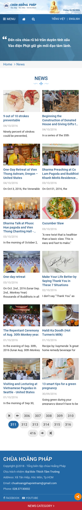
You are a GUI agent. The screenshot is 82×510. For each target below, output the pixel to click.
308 (49, 416)
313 (35, 425)
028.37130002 (21, 488)
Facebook (12, 498)
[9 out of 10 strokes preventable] (21, 113)
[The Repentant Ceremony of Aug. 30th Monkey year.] (21, 328)
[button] (33, 19)
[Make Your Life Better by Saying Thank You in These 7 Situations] (60, 274)
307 (38, 416)
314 (46, 425)
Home (7, 64)
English (74, 18)
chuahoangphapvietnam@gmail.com (34, 483)
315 (57, 425)
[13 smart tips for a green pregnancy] (60, 381)
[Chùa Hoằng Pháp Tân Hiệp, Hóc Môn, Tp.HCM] (41, 5)
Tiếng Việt (58, 18)
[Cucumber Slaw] (60, 220)
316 (68, 425)
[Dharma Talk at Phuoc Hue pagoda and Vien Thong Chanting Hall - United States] (21, 220)
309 (60, 416)
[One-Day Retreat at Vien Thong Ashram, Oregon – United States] (21, 167)
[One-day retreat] (21, 274)
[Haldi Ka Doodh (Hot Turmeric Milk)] (60, 328)
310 (71, 416)
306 (27, 416)
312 (24, 425)
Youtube (32, 498)
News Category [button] (40, 506)
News (20, 64)
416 (33, 433)
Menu (11, 19)
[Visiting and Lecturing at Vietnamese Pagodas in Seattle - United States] (21, 381)
